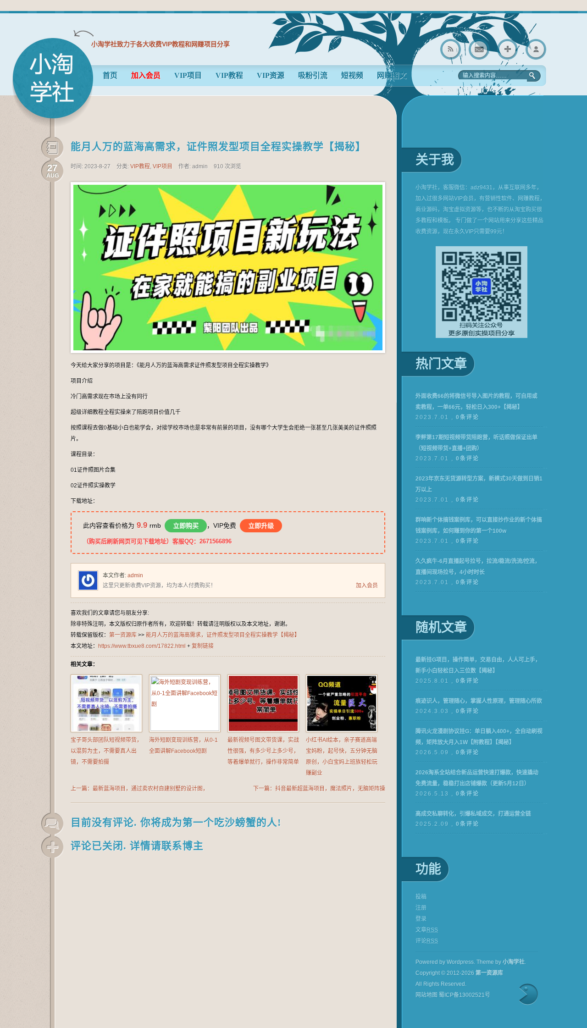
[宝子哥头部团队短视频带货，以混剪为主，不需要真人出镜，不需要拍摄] (106, 730)
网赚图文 (391, 75)
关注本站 (507, 49)
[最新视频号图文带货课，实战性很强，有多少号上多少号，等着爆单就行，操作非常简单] (263, 730)
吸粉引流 (312, 75)
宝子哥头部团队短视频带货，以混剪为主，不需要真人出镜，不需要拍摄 (106, 751)
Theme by (500, 962)
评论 (426, 941)
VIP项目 (188, 75)
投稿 (420, 897)
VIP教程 (229, 75)
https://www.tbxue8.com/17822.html (142, 646)
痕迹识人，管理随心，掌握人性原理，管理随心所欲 (478, 701)
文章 (426, 930)
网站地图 (426, 995)
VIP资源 (270, 75)
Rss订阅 (450, 49)
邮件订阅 (479, 49)
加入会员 (367, 585)
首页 (110, 75)
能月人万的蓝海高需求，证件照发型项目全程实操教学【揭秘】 (218, 146)
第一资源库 (53, 82)
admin (135, 575)
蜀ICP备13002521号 (464, 995)
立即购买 (186, 525)
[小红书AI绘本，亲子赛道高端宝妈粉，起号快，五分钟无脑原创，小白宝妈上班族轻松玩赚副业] (341, 730)
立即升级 (261, 525)
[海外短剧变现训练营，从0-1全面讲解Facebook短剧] (185, 729)
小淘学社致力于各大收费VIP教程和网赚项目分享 (160, 44)
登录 (536, 49)
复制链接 (203, 646)
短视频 (352, 75)
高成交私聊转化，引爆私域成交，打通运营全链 (473, 814)
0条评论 (467, 417)
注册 (420, 908)
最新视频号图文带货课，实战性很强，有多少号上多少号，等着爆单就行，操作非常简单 (263, 751)
